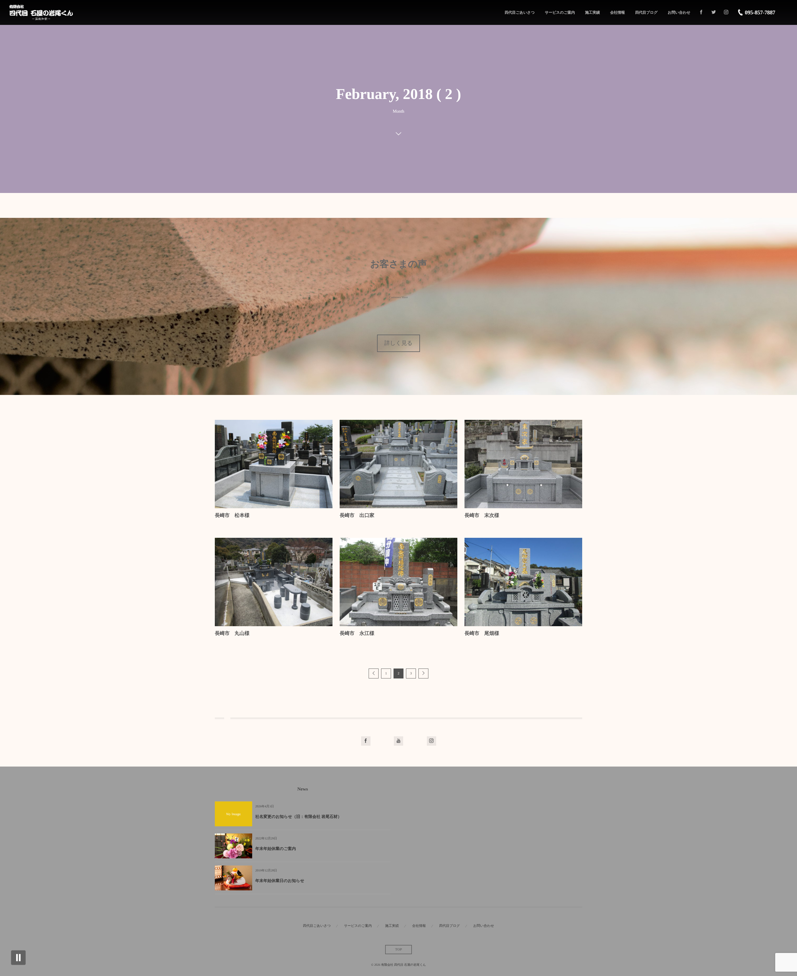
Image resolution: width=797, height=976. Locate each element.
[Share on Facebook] (701, 12)
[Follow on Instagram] (431, 741)
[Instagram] (726, 12)
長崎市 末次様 (482, 515)
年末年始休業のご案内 (275, 848)
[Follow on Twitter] (713, 12)
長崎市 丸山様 (232, 633)
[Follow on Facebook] (365, 741)
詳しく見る (398, 343)
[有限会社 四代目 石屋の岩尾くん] (41, 12)
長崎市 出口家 (357, 515)
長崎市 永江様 (357, 633)
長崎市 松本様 (232, 515)
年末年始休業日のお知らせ (279, 880)
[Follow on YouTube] (398, 741)
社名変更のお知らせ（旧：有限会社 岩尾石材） (298, 816)
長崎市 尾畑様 (482, 633)
